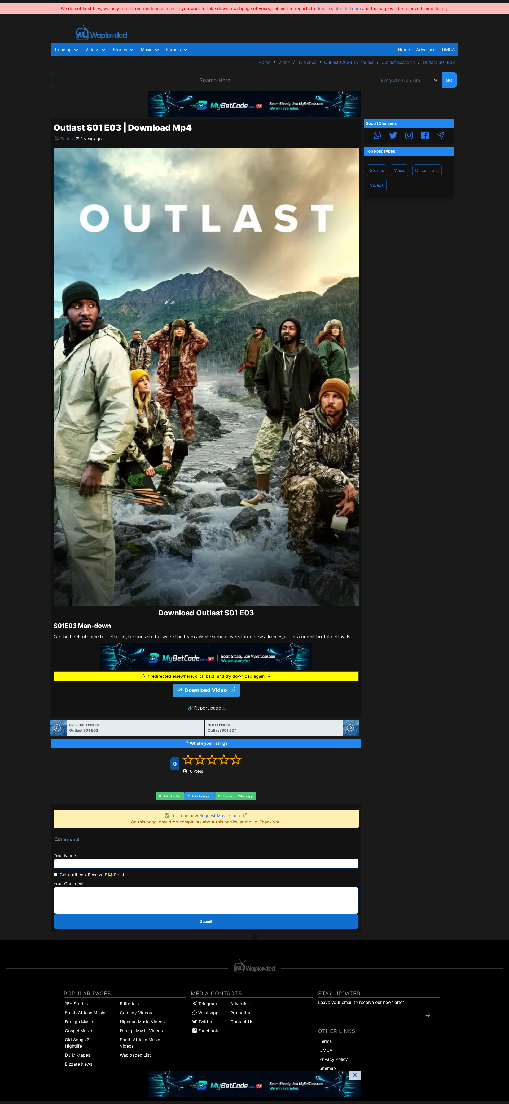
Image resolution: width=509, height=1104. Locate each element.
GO (449, 80)
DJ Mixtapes (77, 1055)
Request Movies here (221, 815)
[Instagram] (409, 136)
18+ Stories (76, 1003)
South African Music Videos (140, 1043)
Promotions (241, 1012)
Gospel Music (78, 1030)
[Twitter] (393, 136)
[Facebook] (425, 136)
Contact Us (241, 1021)
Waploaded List (135, 1055)
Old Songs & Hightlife (77, 1043)
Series (66, 138)
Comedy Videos (136, 1012)
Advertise (240, 1003)
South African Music (85, 1012)
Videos (377, 185)
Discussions (427, 170)
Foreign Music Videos (141, 1030)
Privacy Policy (333, 1059)
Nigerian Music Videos (142, 1021)
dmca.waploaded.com (339, 8)
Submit (206, 921)
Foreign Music (79, 1021)
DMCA (448, 49)
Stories (377, 170)
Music (399, 170)
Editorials (129, 1003)
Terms (325, 1041)
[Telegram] (441, 136)
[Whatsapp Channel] (377, 136)
